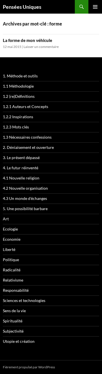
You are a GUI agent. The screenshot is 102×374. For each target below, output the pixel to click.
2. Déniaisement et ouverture (28, 147)
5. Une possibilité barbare (25, 208)
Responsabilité (16, 290)
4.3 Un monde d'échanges (25, 198)
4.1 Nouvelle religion (21, 178)
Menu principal (95, 7)
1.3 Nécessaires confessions (27, 137)
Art (6, 218)
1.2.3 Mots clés (16, 126)
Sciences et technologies (24, 300)
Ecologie (10, 229)
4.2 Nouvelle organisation (25, 188)
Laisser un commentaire (41, 47)
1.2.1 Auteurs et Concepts (25, 106)
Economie (11, 239)
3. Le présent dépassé (21, 157)
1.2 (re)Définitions (19, 96)
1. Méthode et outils (20, 75)
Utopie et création (19, 341)
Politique (11, 259)
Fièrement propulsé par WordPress (29, 367)
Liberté (9, 249)
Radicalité (11, 269)
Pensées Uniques (22, 7)
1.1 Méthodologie (18, 86)
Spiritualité (12, 320)
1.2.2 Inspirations (18, 116)
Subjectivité (13, 331)
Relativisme (13, 280)
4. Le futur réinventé (20, 167)
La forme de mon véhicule (27, 40)
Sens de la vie (14, 310)
